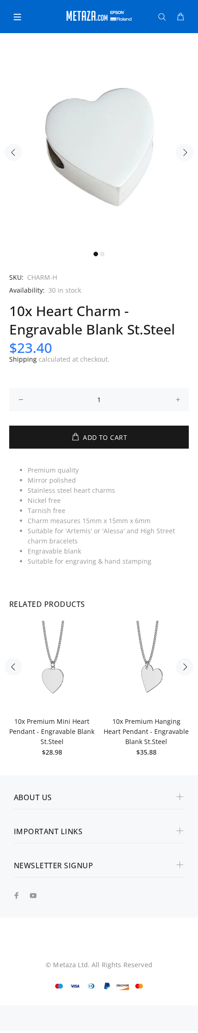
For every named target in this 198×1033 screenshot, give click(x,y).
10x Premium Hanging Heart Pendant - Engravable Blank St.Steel (146, 731)
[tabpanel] (99, 147)
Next (184, 152)
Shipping (23, 359)
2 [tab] (102, 254)
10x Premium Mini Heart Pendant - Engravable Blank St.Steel (51, 731)
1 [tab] (95, 254)
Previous (13, 152)
